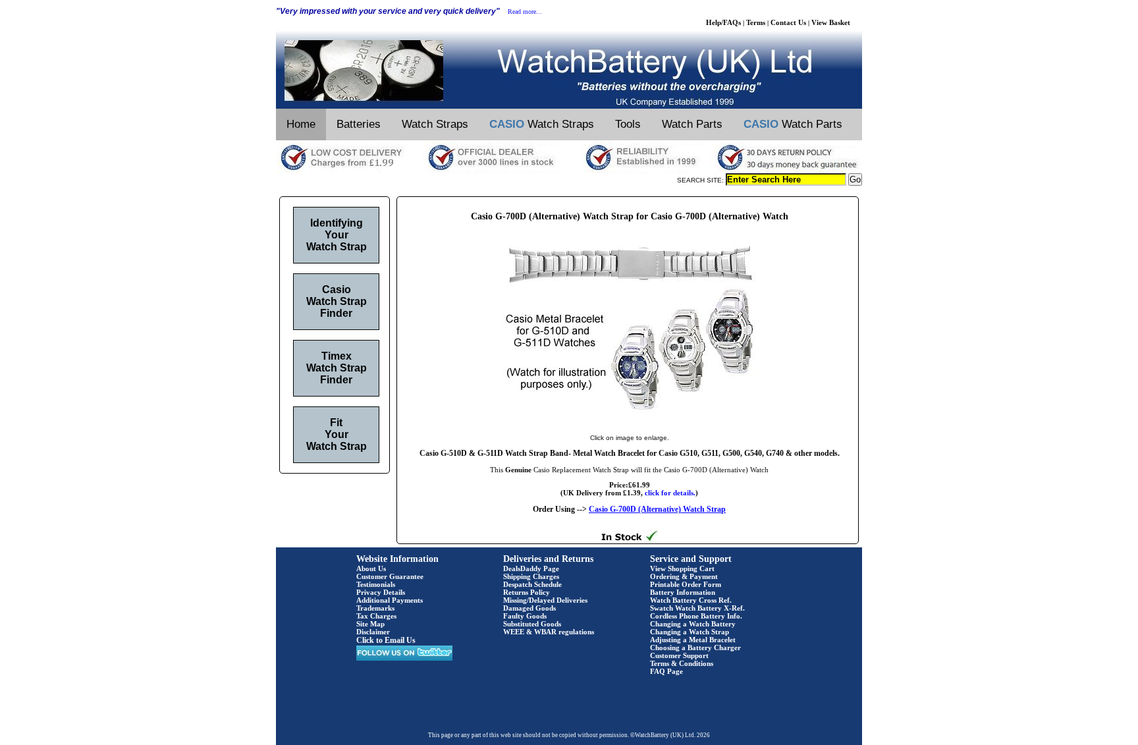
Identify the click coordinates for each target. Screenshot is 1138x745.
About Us (371, 568)
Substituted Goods (532, 624)
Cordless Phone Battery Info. (696, 616)
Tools (628, 124)
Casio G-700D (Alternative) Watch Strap (657, 509)
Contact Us (788, 22)
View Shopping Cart (682, 568)
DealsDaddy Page (531, 568)
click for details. (670, 493)
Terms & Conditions (681, 663)
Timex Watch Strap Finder (336, 367)
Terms (755, 22)
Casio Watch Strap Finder (336, 301)
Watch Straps (435, 124)
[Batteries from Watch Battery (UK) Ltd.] (569, 106)
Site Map (370, 624)
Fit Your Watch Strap (336, 434)
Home (300, 124)
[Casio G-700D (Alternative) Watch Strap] (629, 424)
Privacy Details (380, 592)
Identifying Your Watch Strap (336, 234)
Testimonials (375, 584)
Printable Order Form (685, 584)
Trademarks (375, 608)
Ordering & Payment (684, 576)
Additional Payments (389, 600)
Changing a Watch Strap (689, 632)
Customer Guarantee (389, 576)
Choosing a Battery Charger (695, 647)
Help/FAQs (723, 22)
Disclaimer (373, 632)
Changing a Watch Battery (693, 624)
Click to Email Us (386, 640)
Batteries (359, 124)
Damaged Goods (529, 608)
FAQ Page (666, 671)
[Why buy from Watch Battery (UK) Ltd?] (569, 171)
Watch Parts (692, 124)
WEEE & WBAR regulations (548, 632)
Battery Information (682, 592)
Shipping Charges (531, 576)
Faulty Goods (525, 616)
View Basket (830, 22)
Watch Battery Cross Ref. (691, 600)
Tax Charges (376, 616)
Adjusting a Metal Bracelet (693, 640)
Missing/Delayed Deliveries (545, 600)
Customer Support (679, 655)
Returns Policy (526, 592)
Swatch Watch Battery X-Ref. (697, 608)
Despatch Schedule (532, 584)
